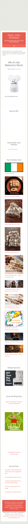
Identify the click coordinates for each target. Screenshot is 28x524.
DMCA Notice (7, 502)
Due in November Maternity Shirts (13, 477)
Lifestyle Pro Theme (9, 507)
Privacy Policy (14, 502)
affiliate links (12, 51)
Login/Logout (20, 503)
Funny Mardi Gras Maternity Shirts (13, 492)
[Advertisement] (14, 14)
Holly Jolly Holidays (14, 36)
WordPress (12, 508)
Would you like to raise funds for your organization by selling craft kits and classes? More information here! (14, 516)
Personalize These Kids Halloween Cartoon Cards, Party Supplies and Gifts (13, 471)
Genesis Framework (19, 507)
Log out (16, 508)
